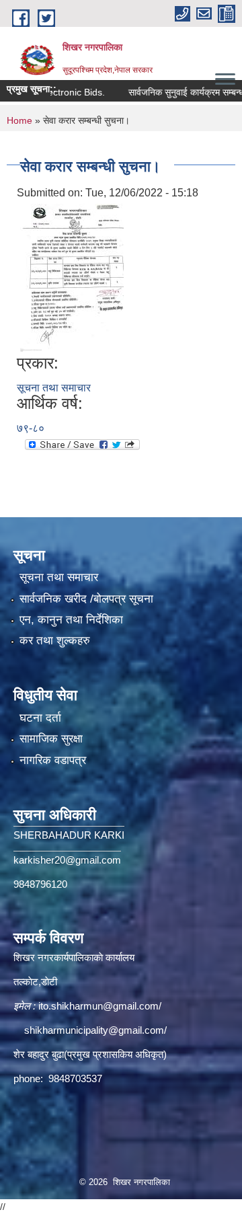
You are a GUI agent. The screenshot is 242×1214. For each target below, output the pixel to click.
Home (19, 120)
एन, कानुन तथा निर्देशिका (71, 619)
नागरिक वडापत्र (52, 760)
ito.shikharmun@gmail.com (98, 1006)
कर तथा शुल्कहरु (54, 640)
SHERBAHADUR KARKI (68, 835)
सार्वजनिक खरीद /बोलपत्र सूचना (86, 599)
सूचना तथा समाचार (54, 387)
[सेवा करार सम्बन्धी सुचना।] (72, 276)
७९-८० (30, 428)
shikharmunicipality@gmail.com (94, 1030)
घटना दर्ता (40, 718)
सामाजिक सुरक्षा (51, 738)
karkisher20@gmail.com (67, 860)
